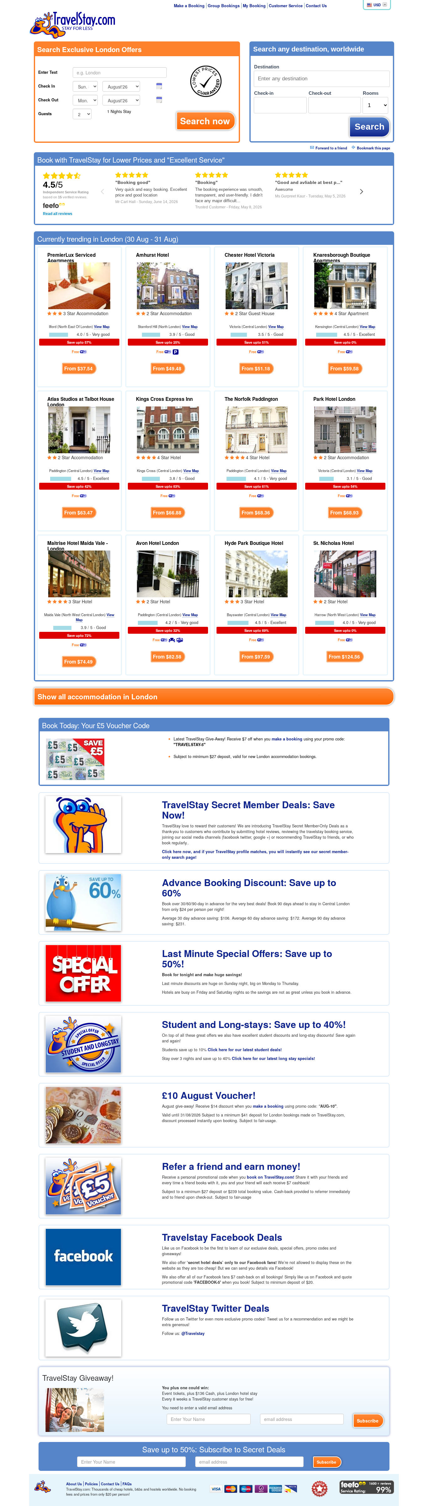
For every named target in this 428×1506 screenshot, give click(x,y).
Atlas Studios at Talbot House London (80, 401)
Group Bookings (224, 5)
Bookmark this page (373, 147)
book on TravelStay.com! (270, 1177)
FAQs (127, 1483)
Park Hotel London (334, 398)
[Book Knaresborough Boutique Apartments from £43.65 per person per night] (345, 285)
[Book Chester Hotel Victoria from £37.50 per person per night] (256, 285)
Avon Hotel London (157, 543)
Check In (46, 86)
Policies (91, 1483)
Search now (205, 120)
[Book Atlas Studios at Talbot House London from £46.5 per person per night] (79, 429)
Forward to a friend (331, 147)
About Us (74, 1483)
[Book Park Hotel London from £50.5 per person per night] (345, 429)
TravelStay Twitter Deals (215, 1308)
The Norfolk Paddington (251, 398)
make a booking (287, 739)
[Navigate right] (361, 191)
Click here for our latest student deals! (245, 1049)
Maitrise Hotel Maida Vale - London (77, 546)
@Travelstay (193, 1333)
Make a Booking (189, 5)
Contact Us (316, 5)
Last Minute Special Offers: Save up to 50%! (247, 958)
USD (377, 4)
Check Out (48, 100)
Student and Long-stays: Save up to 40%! (254, 1024)
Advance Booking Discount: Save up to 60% (249, 887)
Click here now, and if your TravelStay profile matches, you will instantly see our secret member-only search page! (255, 854)
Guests (45, 113)
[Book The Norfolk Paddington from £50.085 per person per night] (256, 429)
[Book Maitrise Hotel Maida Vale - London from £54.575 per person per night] (79, 573)
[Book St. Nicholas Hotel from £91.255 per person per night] (345, 573)
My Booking (254, 5)
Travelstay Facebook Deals (222, 1237)
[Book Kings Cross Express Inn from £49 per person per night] (168, 429)
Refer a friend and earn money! (231, 1166)
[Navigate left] (102, 191)
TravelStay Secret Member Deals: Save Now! (248, 809)
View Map (102, 326)
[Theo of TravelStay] (42, 1486)
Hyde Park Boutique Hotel (254, 543)
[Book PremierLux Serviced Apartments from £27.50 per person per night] (79, 285)
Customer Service (286, 5)
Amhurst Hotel (152, 254)
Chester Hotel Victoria (250, 254)
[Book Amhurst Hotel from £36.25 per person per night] (168, 285)
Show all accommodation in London (98, 696)
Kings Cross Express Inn (164, 398)
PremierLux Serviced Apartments (71, 257)
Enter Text (47, 72)
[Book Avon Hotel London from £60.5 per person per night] (168, 573)
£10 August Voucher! (209, 1095)
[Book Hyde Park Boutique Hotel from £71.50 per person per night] (256, 573)
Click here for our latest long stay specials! (273, 1058)
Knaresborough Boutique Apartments (341, 257)
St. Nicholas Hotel (333, 543)
